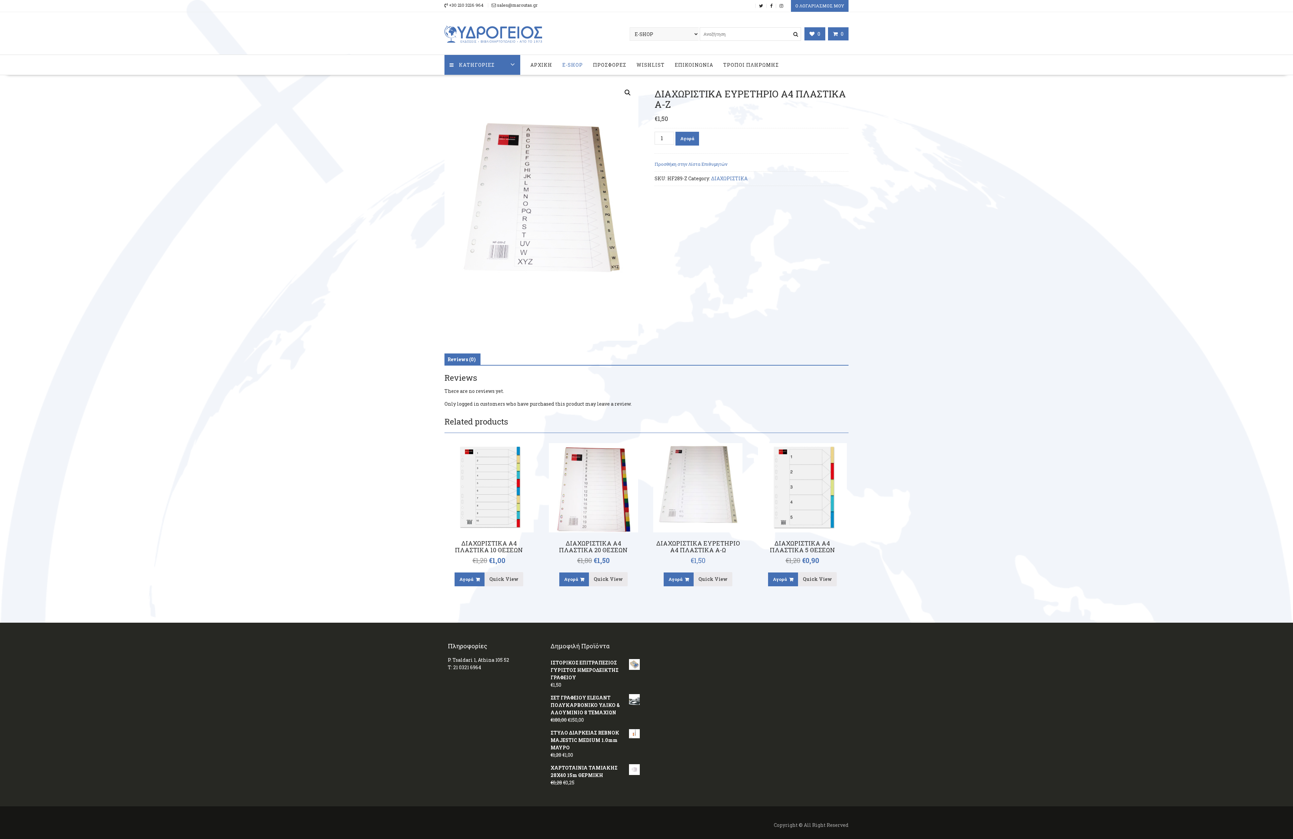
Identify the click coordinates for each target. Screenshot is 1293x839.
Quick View (504, 579)
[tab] (461, 359)
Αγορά (687, 138)
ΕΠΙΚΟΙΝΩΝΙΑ (694, 65)
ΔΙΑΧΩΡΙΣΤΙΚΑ (729, 178)
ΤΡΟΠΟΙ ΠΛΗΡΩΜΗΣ (751, 65)
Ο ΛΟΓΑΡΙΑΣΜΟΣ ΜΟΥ (819, 6)
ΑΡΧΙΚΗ (541, 65)
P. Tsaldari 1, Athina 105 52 (478, 660)
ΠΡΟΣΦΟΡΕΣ (609, 65)
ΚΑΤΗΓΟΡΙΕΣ (477, 65)
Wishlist (650, 65)
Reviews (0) (461, 359)
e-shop (572, 65)
